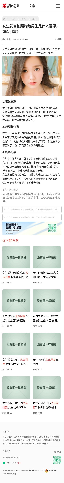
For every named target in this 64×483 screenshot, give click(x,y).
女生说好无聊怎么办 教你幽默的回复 (15, 275)
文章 (13, 19)
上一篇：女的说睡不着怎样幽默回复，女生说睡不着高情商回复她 (31, 209)
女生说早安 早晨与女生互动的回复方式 (15, 319)
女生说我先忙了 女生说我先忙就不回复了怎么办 (15, 362)
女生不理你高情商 (45, 361)
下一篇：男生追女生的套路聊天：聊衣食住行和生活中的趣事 (29, 217)
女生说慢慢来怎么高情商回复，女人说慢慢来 (45, 275)
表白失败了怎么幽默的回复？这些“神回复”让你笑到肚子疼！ (46, 319)
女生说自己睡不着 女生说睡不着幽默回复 (15, 406)
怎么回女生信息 (10, 189)
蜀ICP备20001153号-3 (36, 470)
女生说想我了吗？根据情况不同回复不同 (45, 406)
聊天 (24, 19)
